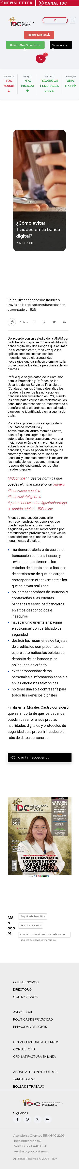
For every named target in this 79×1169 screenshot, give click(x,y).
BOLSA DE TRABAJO (28, 1086)
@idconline (16, 478)
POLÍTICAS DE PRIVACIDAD (33, 1019)
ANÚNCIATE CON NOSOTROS (35, 1072)
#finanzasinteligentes (24, 497)
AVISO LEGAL (23, 1012)
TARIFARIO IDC (24, 1079)
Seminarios (59, 45)
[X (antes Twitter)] (37, 1119)
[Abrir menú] (73, 20)
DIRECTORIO (22, 989)
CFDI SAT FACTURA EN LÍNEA (34, 1056)
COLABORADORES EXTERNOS (36, 1042)
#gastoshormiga (54, 503)
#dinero (59, 484)
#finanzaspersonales (24, 490)
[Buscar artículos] (55, 20)
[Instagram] (27, 1119)
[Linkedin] (48, 1119)
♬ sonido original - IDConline (30, 509)
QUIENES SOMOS (25, 982)
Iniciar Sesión (37, 35)
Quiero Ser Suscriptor (25, 45)
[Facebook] (17, 1119)
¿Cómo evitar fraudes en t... (29, 757)
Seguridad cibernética (32, 916)
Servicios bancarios (30, 925)
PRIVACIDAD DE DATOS (30, 1027)
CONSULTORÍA (24, 1049)
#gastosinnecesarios (24, 503)
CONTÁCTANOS (25, 997)
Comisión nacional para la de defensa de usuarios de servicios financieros (42, 935)
